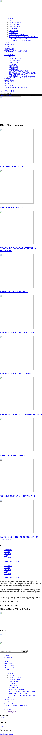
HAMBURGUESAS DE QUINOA (16, 373)
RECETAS (8, 43)
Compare (7, 710)
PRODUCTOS (9, 18)
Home (2, 95)
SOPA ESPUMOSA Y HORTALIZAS (17, 496)
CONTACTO (9, 49)
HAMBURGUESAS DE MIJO (14, 291)
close (2, 717)
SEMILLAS (13, 33)
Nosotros (7, 554)
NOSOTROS (9, 45)
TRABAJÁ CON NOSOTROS (15, 51)
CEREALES (13, 31)
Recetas (9, 95)
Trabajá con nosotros (11, 560)
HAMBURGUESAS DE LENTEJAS (17, 332)
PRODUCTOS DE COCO (18, 35)
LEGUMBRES (14, 27)
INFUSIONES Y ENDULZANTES (22, 41)
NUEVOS (12, 20)
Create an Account (6, 734)
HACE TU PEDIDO (12, 562)
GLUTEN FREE (15, 23)
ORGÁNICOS (14, 25)
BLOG (7, 47)
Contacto (7, 558)
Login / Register (10, 712)
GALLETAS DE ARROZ (12, 207)
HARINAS (13, 29)
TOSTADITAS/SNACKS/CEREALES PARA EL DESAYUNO (23, 38)
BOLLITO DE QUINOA (11, 166)
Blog (6, 556)
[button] (4, 544)
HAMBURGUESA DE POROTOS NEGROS (21, 414)
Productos (8, 550)
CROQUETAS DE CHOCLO (13, 455)
